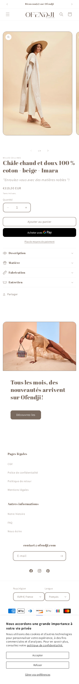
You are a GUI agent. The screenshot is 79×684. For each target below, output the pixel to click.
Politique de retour (19, 481)
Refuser (37, 665)
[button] (7, 14)
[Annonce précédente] (7, 4)
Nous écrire (15, 531)
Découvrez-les (25, 415)
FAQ (10, 522)
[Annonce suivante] (72, 4)
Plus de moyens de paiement (40, 241)
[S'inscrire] (61, 556)
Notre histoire (16, 514)
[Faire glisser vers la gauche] (31, 150)
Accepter (37, 655)
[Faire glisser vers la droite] (48, 150)
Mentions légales (18, 489)
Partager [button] (12, 294)
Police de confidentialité (23, 472)
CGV (10, 464)
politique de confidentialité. (45, 645)
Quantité (7, 199)
